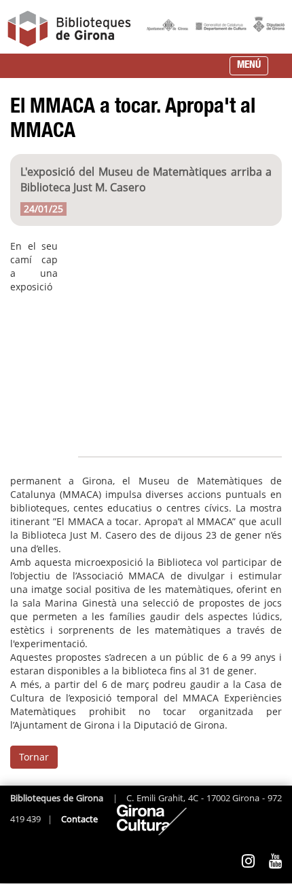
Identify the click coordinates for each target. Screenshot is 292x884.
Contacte (79, 819)
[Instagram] (248, 860)
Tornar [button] (34, 756)
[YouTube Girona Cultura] (275, 860)
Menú (249, 65)
